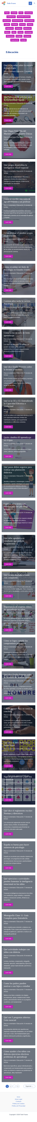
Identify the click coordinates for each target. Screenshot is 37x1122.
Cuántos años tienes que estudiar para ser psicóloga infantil (16, 506)
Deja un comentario (10, 71)
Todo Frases (11, 3)
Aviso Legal (18, 1099)
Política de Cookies (18, 1103)
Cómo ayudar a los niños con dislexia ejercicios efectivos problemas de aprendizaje (17, 1054)
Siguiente (29, 1086)
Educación (20, 71)
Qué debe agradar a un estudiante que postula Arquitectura (14, 541)
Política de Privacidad (18, 1106)
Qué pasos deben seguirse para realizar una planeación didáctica (18, 470)
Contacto (18, 1101)
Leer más (8, 86)
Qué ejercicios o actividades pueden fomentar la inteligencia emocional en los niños (18, 881)
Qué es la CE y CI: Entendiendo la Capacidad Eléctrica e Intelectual (18, 403)
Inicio (18, 1097)
